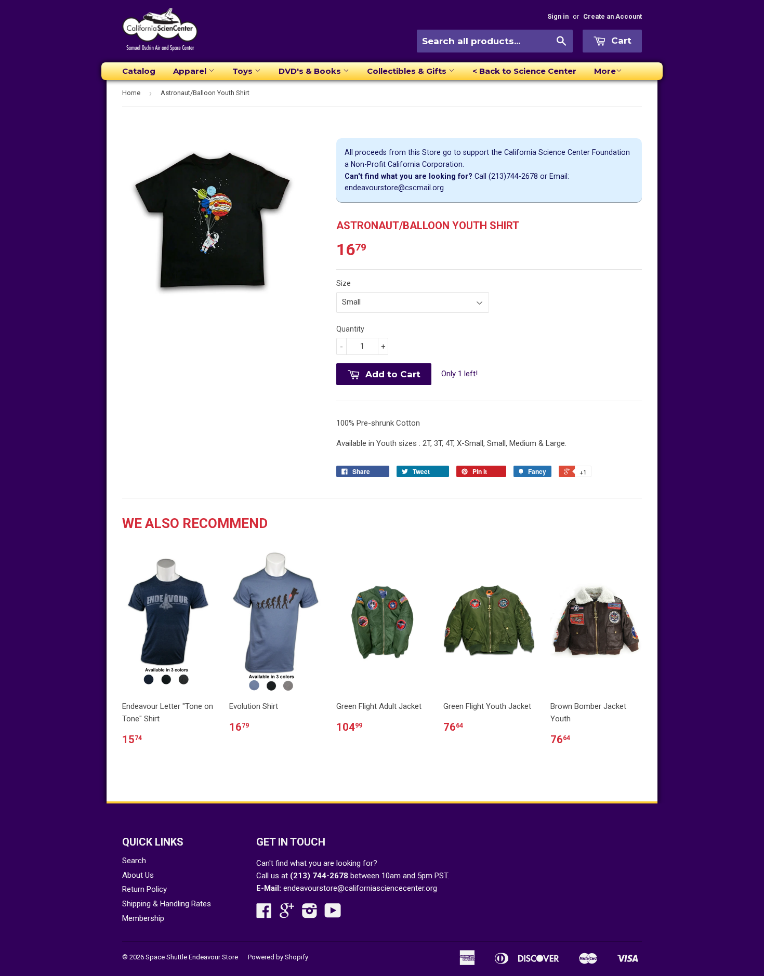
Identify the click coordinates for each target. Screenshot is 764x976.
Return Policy (144, 889)
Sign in (558, 16)
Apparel (190, 71)
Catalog (138, 71)
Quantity (350, 329)
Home (131, 93)
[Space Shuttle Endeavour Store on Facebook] (264, 914)
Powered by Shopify (278, 957)
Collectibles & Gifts (408, 71)
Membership (143, 918)
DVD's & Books (311, 71)
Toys (243, 71)
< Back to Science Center (524, 71)
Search (134, 860)
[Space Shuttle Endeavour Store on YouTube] (333, 914)
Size (343, 283)
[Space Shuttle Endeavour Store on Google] (287, 914)
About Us (138, 875)
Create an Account (612, 16)
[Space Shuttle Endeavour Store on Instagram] (310, 914)
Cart (620, 40)
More (605, 71)
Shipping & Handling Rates (166, 903)
